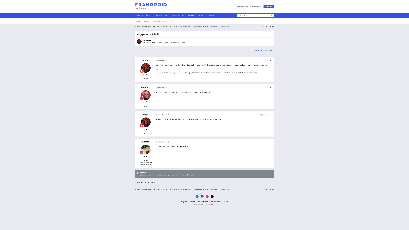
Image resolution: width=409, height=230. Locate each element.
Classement (211, 15)
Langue (183, 202)
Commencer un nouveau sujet (261, 50)
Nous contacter (215, 202)
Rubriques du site (160, 15)
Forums (137, 21)
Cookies (225, 202)
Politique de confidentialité (198, 202)
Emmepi (145, 87)
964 (146, 160)
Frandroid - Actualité (143, 15)
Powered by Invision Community (204, 204)
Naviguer (191, 15)
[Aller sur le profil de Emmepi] (146, 95)
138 (146, 79)
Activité (200, 15)
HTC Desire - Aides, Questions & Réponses (169, 43)
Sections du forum (177, 15)
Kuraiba (145, 142)
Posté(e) (162, 60)
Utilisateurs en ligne (159, 21)
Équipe (146, 21)
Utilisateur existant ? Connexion (249, 6)
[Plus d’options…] (270, 60)
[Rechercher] (272, 15)
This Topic (263, 15)
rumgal (148, 40)
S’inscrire (269, 6)
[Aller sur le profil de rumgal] (139, 41)
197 (146, 106)
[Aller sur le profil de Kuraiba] (146, 149)
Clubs (171, 21)
